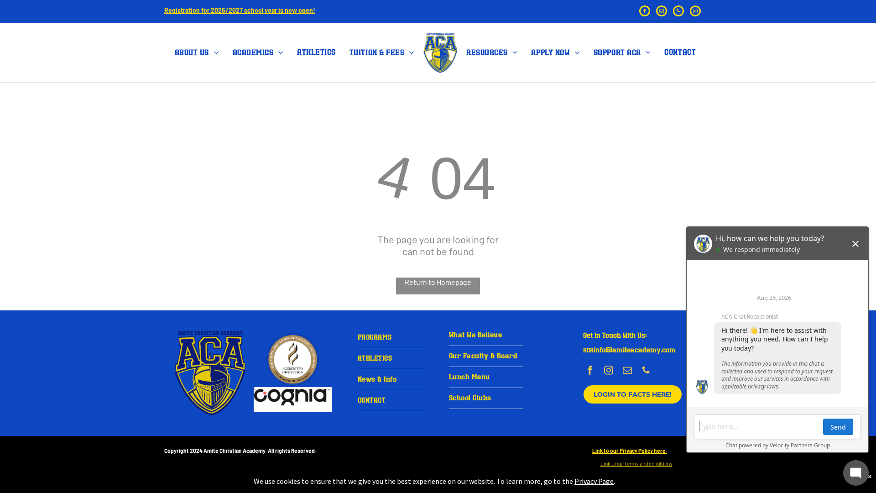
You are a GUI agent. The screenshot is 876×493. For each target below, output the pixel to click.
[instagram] (695, 12)
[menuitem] (197, 53)
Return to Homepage (438, 282)
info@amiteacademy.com (635, 350)
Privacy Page (594, 481)
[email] (661, 12)
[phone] (678, 12)
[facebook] (644, 12)
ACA (588, 350)
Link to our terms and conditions (636, 463)
